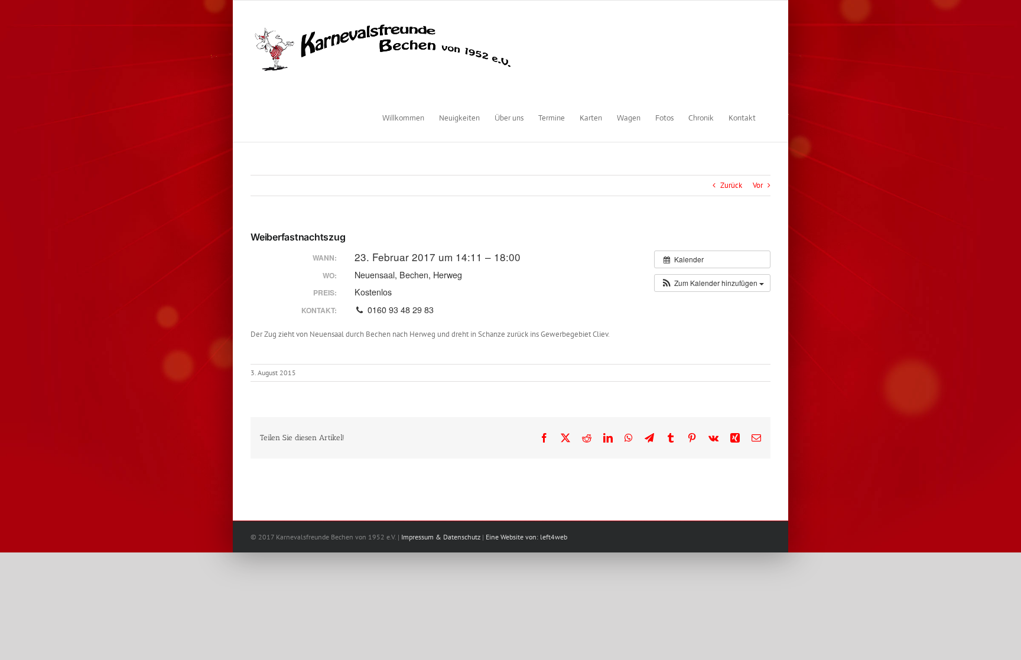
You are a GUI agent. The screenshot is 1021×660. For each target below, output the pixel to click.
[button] (712, 283)
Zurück (731, 185)
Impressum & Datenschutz (440, 536)
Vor (758, 185)
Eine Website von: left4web (526, 536)
